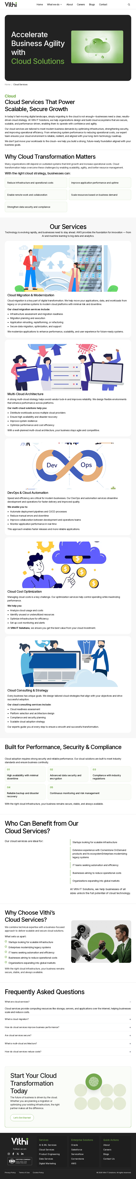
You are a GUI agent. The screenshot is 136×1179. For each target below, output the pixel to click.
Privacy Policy (10, 1173)
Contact (103, 4)
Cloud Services (46, 1149)
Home (40, 4)
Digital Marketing (47, 1163)
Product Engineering (49, 1154)
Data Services (46, 1158)
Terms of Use (24, 1173)
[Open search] (129, 4)
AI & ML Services (47, 1145)
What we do (53, 4)
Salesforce (76, 1149)
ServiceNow (77, 1154)
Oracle (74, 1145)
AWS (73, 1163)
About (69, 4)
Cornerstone (77, 1158)
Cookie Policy (38, 1173)
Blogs (92, 4)
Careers (81, 4)
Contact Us (109, 1158)
